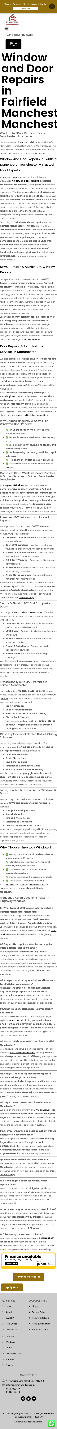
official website (35, 1192)
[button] (6, 28)
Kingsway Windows (12, 177)
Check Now (25, 8)
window (23, 142)
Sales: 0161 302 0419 (19, 35)
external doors (14, 1020)
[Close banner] (52, 6)
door (34, 142)
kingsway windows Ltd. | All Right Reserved (32, 1413)
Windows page (26, 597)
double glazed (8, 396)
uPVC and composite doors (28, 612)
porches (4, 888)
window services (32, 339)
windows (10, 884)
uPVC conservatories (44, 1109)
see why (10, 467)
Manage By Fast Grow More (28, 1421)
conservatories (37, 884)
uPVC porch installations (22, 1052)
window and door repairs (25, 180)
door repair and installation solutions (29, 415)
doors (23, 884)
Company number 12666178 (29, 1416)
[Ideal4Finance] (28, 1268)
